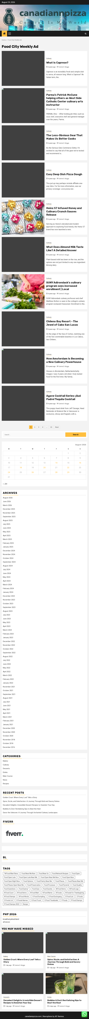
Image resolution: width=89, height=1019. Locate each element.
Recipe (25, 904)
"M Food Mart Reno (11, 873)
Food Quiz (36, 889)
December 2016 (9, 747)
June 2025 (7, 528)
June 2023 (7, 619)
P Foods (64, 900)
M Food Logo (74, 889)
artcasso (6, 922)
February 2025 (8, 543)
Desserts (6, 768)
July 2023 (6, 615)
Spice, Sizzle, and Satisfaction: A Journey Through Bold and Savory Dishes (31, 801)
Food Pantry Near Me (44, 881)
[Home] (4, 33)
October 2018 (8, 743)
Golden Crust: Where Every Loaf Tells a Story (20, 797)
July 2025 (6, 524)
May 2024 (6, 577)
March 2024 (7, 585)
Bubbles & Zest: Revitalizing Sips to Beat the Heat (22, 809)
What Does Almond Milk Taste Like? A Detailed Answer (64, 248)
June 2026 (7, 501)
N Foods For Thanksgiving (74, 893)
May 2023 (6, 622)
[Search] (85, 33)
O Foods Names (22, 900)
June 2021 (7, 706)
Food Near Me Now (28, 873)
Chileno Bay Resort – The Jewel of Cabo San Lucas (62, 323)
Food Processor (50, 885)
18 (21, 467)
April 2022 (6, 672)
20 (44, 467)
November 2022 (9, 645)
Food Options (28, 881)
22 (51, 427)
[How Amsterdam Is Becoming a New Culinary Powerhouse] (23, 366)
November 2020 (9, 732)
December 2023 (9, 596)
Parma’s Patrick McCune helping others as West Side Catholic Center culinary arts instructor (64, 99)
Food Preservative (34, 885)
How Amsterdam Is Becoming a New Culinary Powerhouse (65, 360)
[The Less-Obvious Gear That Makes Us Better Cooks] (23, 142)
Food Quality (77, 885)
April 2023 (6, 626)
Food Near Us (44, 873)
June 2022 (7, 664)
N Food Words (24, 896)
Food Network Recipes (60, 873)
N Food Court (9, 893)
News (5, 780)
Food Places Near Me (75, 881)
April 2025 (6, 536)
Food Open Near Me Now (50, 877)
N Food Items (22, 893)
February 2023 (8, 634)
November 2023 (9, 600)
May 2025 (6, 532)
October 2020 (8, 736)
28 (56, 472)
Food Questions (10, 889)
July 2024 (6, 569)
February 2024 (8, 588)
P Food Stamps (76, 900)
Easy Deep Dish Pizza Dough (64, 174)
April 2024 (6, 581)
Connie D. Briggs (64, 67)
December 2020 (9, 728)
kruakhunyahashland (11, 919)
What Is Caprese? (57, 62)
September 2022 (9, 653)
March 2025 (7, 539)
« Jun (5, 484)
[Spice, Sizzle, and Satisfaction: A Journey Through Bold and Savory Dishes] (66, 942)
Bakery (5, 761)
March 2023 (7, 630)
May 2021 (6, 709)
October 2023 (8, 604)
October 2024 (8, 558)
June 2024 (7, 573)
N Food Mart (34, 893)
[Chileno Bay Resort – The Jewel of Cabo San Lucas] (23, 328)
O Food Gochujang (55, 896)
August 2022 (8, 656)
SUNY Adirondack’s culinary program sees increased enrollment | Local (63, 286)
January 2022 (8, 683)
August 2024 (8, 566)
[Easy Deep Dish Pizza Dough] (23, 180)
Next (57, 427)
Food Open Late (10, 877)
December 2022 (9, 641)
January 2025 (8, 547)
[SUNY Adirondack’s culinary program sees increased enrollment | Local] (23, 291)
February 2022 (8, 679)
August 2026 (8, 498)
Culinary (48, 58)
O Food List (69, 896)
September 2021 (9, 694)
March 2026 (7, 505)
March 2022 (7, 675)
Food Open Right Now (12, 881)
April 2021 (6, 713)
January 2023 (8, 637)
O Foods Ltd (8, 900)
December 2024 (9, 551)
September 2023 (9, 607)
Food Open (76, 873)
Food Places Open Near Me (14, 885)
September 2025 (9, 517)
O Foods (80, 896)
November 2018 (9, 740)
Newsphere (47, 1016)
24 (9, 472)
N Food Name (47, 893)
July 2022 (6, 660)
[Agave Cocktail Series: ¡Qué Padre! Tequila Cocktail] (23, 403)
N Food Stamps (9, 896)
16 (80, 463)
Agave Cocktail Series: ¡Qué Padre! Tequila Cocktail (63, 397)
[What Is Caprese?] (23, 68)
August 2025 (8, 520)
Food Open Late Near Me (28, 877)
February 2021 (8, 721)
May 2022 (6, 668)
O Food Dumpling (38, 896)
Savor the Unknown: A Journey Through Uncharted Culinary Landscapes (30, 813)
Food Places (60, 881)
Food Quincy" (24, 889)
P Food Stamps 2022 (11, 904)
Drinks (5, 772)
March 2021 (7, 717)
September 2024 (9, 562)
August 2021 (8, 698)
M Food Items (61, 889)
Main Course (8, 776)
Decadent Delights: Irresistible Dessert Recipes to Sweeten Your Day (29, 805)
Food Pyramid (64, 885)
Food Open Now (68, 877)
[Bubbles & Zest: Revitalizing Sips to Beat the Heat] (66, 983)
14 (56, 463)
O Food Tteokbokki (51, 900)
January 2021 (8, 724)
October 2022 (8, 649)
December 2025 (9, 509)
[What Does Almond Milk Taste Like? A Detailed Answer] (23, 254)
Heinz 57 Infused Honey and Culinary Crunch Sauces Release (64, 211)
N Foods (59, 893)
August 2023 (8, 611)
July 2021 (6, 702)
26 (33, 472)
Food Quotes (47, 889)
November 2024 (9, 554)
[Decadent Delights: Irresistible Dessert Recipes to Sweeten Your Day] (22, 983)
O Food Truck (36, 900)
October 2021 (8, 690)
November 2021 (9, 687)
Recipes (6, 784)
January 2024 (8, 592)
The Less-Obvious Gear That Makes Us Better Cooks (64, 137)
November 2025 (9, 513)
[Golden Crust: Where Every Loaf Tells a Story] (22, 942)
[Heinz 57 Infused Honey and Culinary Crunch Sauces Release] (23, 217)
